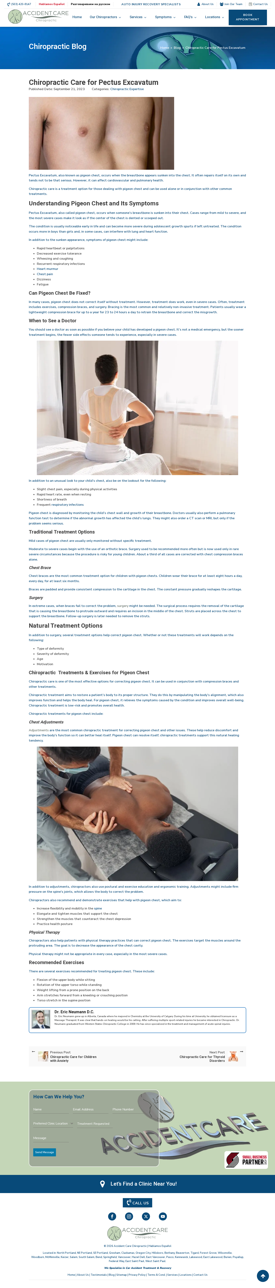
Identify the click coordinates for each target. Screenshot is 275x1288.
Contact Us (200, 1275)
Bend (99, 1257)
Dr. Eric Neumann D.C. (74, 1012)
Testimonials (99, 1275)
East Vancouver (155, 1257)
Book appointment (247, 17)
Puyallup (238, 1257)
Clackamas (127, 1253)
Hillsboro (157, 1253)
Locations (186, 1275)
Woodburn (37, 1257)
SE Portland (100, 1253)
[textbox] (52, 1123)
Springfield (110, 1257)
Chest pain (45, 274)
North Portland (66, 1253)
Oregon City (143, 1253)
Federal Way (116, 1261)
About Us (83, 1275)
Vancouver (124, 1257)
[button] (106, 17)
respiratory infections (67, 505)
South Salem (86, 1257)
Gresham (114, 1253)
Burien (228, 1257)
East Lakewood (212, 1257)
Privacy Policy (137, 1275)
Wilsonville (225, 1253)
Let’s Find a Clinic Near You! (144, 1184)
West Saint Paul (155, 1261)
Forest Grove (208, 1253)
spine (97, 908)
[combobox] (53, 1124)
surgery (122, 606)
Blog (177, 48)
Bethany (169, 1253)
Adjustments (39, 730)
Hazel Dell (138, 1257)
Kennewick (181, 1257)
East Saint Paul (134, 1261)
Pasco (170, 1257)
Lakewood (195, 1257)
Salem (74, 1257)
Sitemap (121, 1275)
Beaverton (182, 1253)
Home (164, 48)
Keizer (65, 1257)
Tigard (194, 1253)
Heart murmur (47, 269)
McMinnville (52, 1257)
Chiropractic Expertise (127, 89)
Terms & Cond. (156, 1275)
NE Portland (84, 1253)
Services (172, 1275)
